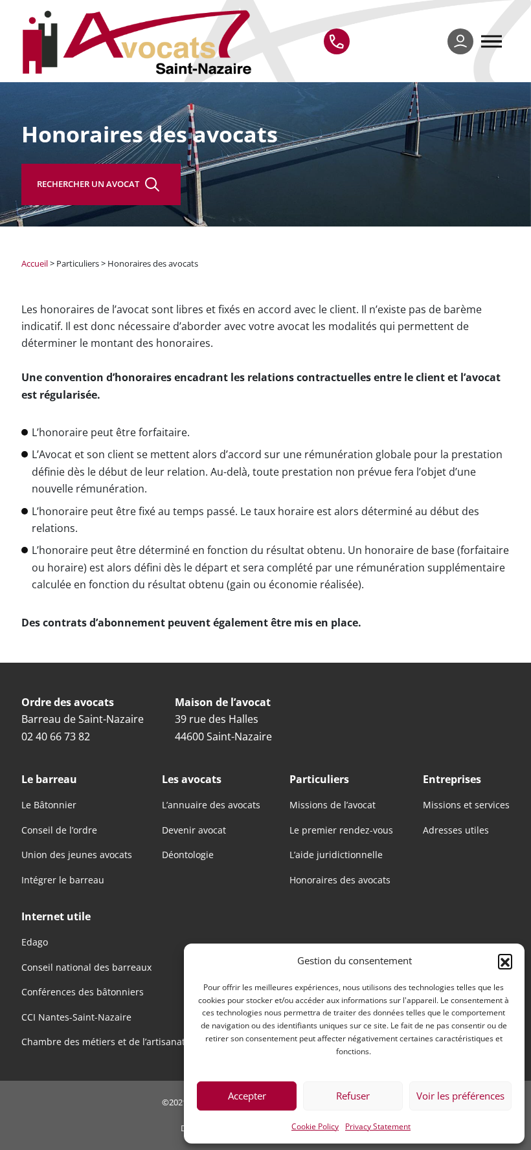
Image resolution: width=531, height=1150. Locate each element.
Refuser (353, 1095)
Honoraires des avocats (339, 880)
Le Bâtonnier (48, 805)
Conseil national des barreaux (86, 967)
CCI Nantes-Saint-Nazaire (76, 1017)
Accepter (247, 1095)
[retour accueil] (139, 41)
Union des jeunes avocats (76, 855)
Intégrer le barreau (62, 880)
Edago (34, 942)
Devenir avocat (194, 830)
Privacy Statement (378, 1126)
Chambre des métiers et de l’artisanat (103, 1042)
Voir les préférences (460, 1095)
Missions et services (466, 805)
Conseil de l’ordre (59, 830)
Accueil (34, 263)
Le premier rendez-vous (341, 830)
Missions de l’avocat (332, 805)
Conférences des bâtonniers (82, 992)
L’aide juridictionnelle (336, 855)
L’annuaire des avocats (211, 805)
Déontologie (188, 855)
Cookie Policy (315, 1126)
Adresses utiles (456, 830)
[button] (505, 961)
